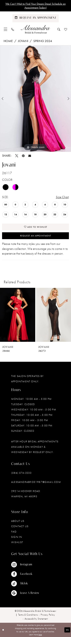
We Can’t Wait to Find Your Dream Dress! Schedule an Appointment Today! (35, 6)
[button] (5, 29)
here (40, 634)
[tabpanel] (35, 98)
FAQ (14, 531)
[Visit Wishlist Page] (65, 29)
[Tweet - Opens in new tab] (16, 155)
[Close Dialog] (3, 630)
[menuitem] (5, 29)
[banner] (35, 29)
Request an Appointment (35, 235)
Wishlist (17, 542)
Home (8, 41)
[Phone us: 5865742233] (12, 29)
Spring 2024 (42, 41)
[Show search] (58, 29)
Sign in (16, 537)
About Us (17, 521)
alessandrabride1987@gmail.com (36, 482)
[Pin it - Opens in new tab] (23, 155)
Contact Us (19, 526)
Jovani (23, 41)
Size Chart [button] (62, 197)
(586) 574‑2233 (21, 472)
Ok (67, 629)
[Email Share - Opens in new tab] (29, 156)
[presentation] (17, 315)
